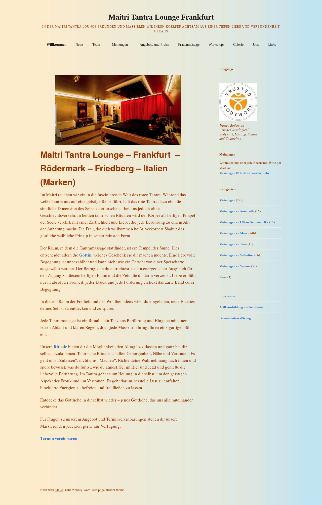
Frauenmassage (188, 44)
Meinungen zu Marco (234, 232)
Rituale (60, 346)
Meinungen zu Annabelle (236, 211)
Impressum (227, 295)
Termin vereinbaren (58, 438)
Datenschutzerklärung (235, 318)
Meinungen (120, 44)
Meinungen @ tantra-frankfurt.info (244, 172)
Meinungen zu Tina (233, 243)
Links (272, 44)
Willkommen (56, 44)
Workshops (216, 44)
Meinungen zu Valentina (236, 255)
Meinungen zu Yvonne (234, 266)
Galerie (238, 44)
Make (59, 489)
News (79, 44)
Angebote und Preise (154, 44)
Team (96, 44)
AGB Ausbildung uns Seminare (241, 307)
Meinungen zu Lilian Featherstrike (243, 222)
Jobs (256, 44)
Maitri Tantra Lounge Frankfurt (161, 17)
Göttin (85, 255)
